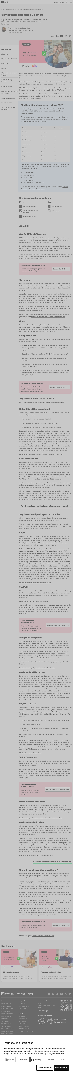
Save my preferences (45, 1067)
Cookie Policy (60, 1053)
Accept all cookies (61, 1067)
